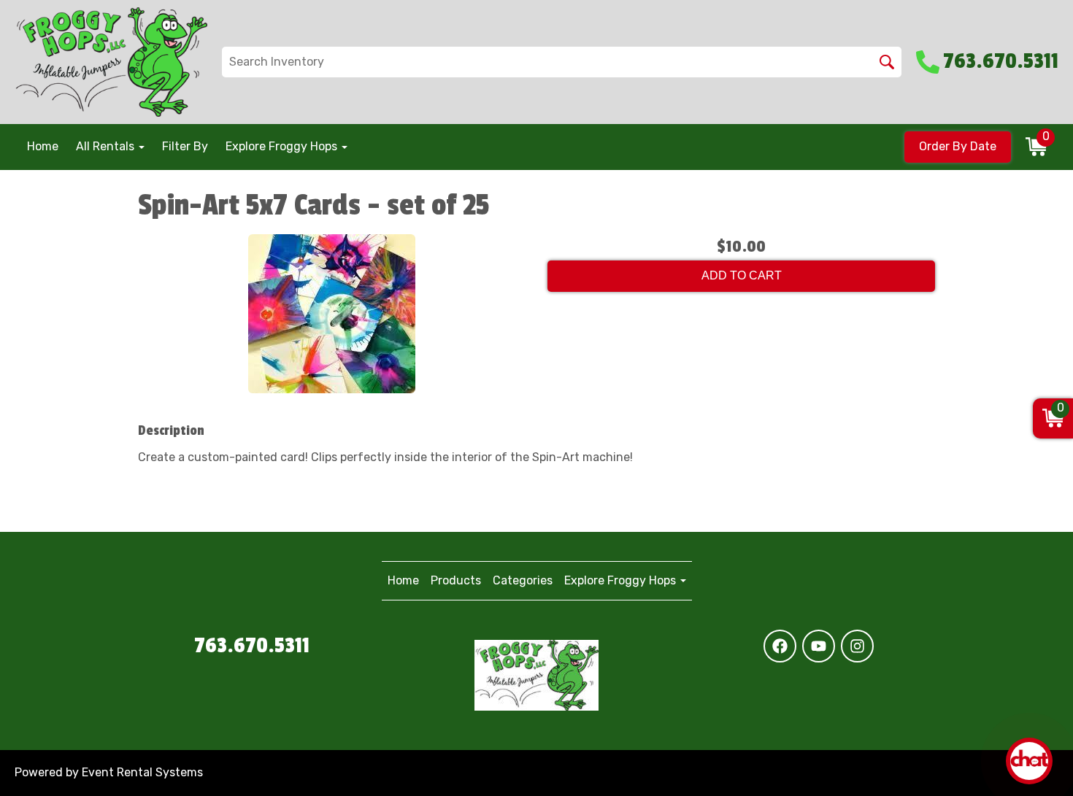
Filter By (185, 146)
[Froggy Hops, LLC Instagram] (857, 646)
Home (42, 146)
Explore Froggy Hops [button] (283, 146)
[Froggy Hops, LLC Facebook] (780, 646)
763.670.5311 (251, 646)
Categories (523, 580)
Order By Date (957, 146)
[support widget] (1029, 761)
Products (456, 580)
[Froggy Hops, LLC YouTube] (818, 646)
